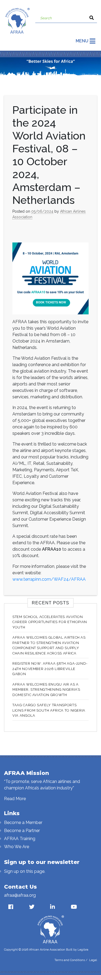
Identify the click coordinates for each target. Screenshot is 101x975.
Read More (15, 798)
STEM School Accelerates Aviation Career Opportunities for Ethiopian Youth (49, 622)
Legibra (83, 949)
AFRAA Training (19, 838)
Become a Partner (22, 830)
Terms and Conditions (69, 960)
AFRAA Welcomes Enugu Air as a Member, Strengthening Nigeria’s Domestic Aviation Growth (46, 689)
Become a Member (23, 822)
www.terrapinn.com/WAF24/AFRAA (49, 579)
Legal (93, 960)
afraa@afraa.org (20, 895)
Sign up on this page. (24, 871)
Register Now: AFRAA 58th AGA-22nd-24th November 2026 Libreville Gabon (50, 668)
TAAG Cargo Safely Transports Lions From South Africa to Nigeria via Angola (48, 710)
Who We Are (16, 846)
